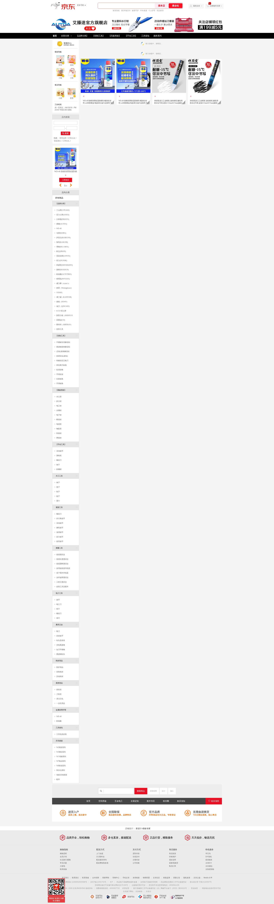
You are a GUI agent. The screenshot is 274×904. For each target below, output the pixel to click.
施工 (172, 791)
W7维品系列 (61, 761)
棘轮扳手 (59, 528)
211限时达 (100, 857)
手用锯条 (59, 383)
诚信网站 (129, 896)
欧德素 (59, 721)
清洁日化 (59, 699)
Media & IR (208, 878)
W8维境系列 (61, 766)
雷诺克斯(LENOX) (63, 256)
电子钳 (59, 415)
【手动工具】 (131, 36)
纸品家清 (160, 11)
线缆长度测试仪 (62, 559)
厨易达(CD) (60, 320)
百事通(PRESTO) (62, 219)
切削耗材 (59, 672)
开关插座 (66, 741)
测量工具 (66, 548)
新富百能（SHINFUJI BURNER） (64, 316)
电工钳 (59, 406)
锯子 (58, 496)
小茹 (71, 78)
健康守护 (135, 11)
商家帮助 (105, 878)
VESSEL (59, 293)
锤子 (58, 465)
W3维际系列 (61, 752)
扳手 (58, 600)
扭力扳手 (59, 537)
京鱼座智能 (210, 869)
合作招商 (95, 878)
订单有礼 (66, 141)
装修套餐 (153, 791)
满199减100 (125, 11)
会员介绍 (63, 857)
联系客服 (63, 869)
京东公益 (197, 878)
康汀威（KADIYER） (64, 297)
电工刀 (59, 604)
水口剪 (59, 397)
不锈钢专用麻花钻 (63, 342)
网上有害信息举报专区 (145, 896)
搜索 (67, 133)
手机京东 (126, 878)
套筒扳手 (59, 541)
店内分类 (66, 192)
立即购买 (65, 180)
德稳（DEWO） (62, 302)
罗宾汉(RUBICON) (63, 238)
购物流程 (63, 854)
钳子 (58, 609)
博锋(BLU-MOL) (62, 247)
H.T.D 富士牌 (61, 311)
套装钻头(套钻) (62, 356)
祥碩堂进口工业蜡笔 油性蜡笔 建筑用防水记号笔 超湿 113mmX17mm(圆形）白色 (169, 102)
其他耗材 (59, 676)
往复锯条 (59, 379)
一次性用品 (60, 703)
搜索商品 (141, 791)
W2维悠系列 (61, 747)
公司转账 (136, 863)
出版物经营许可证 (138, 885)
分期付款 (136, 860)
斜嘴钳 (59, 469)
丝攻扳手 (59, 636)
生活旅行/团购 (65, 860)
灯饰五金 (71, 138)
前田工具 (59, 329)
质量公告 (176, 878)
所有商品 (59, 198)
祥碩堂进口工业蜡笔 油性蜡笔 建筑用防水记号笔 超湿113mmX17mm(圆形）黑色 (204, 102)
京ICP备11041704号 (98, 882)
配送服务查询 (101, 860)
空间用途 (102, 801)
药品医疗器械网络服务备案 (127, 882)
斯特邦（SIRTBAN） (64, 325)
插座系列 (158, 36)
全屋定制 (135, 801)
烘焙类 (59, 690)
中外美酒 (143, 11)
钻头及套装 (60, 640)
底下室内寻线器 (62, 573)
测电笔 (59, 456)
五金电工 (119, 801)
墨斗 (58, 501)
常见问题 (63, 863)
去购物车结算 (215, 6)
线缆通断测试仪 (62, 564)
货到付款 (136, 854)
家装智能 (116, 11)
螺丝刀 (59, 460)
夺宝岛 (208, 854)
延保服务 (209, 860)
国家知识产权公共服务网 (177, 896)
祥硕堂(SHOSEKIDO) (64, 265)
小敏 (60, 78)
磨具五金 (66, 624)
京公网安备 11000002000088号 (74, 882)
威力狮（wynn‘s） (63, 283)
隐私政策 (186, 878)
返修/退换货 (173, 863)
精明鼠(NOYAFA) (63, 279)
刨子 (58, 492)
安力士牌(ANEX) (62, 215)
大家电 (62, 866)
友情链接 (136, 878)
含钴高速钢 (60, 645)
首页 (55, 36)
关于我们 (65, 878)
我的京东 (196, 6)
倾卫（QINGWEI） (63, 306)
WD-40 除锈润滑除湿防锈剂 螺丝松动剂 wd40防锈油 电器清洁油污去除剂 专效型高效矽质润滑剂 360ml (133, 102)
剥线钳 (59, 433)
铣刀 (58, 631)
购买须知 (181, 801)
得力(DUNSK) (61, 260)
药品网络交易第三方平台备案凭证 (174, 882)
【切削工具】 (98, 36)
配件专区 (151, 801)
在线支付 (136, 857)
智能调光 (57, 141)
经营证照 (125, 888)
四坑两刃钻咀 (61, 365)
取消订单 (172, 866)
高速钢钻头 (60, 654)
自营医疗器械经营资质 (149, 882)
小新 (60, 98)
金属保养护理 (66, 710)
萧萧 (71, 98)
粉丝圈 (166, 801)
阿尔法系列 (60, 770)
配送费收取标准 (102, 863)
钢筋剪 (59, 429)
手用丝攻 (59, 374)
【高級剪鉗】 (115, 36)
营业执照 (194, 888)
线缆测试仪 (60, 555)
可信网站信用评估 (97, 896)
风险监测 (166, 878)
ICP (111, 882)
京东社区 (156, 878)
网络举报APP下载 (161, 896)
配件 (58, 779)
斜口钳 (59, 401)
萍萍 (60, 65)
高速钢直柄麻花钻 (63, 347)
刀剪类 (59, 694)
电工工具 (66, 593)
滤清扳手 (59, 532)
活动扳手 (59, 451)
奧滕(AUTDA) (61, 224)
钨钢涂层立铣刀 (62, 361)
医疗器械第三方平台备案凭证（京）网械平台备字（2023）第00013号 (160, 888)
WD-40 (59, 228)
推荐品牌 (63, 138)
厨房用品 (66, 683)
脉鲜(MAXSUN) (62, 270)
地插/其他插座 (61, 775)
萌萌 (71, 65)
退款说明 (172, 860)
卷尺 (58, 618)
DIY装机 (209, 857)
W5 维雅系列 (61, 757)
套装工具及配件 (62, 587)
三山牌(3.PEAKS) (62, 210)
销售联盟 (146, 878)
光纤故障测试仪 (62, 577)
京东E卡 (209, 863)
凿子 (58, 487)
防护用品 (59, 667)
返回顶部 (215, 801)
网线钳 (59, 438)
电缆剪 (59, 424)
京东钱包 (138, 891)
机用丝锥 (59, 370)
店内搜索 (66, 117)
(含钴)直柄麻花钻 (62, 351)
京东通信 (209, 866)
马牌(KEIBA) (61, 233)
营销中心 (115, 878)
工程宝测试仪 (61, 582)
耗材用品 (66, 660)
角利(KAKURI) (62, 242)
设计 (163, 791)
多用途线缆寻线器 (63, 568)
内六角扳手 (60, 519)
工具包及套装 (61, 734)
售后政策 (172, 854)
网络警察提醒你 (113, 896)
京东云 (148, 891)
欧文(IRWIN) (61, 251)
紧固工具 (66, 507)
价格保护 (172, 857)
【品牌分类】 (82, 36)
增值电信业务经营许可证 (211, 888)
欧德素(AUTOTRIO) (63, 274)
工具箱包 (145, 36)
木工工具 (66, 476)
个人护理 (151, 11)
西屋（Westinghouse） (64, 288)
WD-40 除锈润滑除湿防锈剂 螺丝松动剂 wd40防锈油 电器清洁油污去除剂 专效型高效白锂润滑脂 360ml (65, 171)
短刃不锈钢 (60, 650)
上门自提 (99, 854)
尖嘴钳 (59, 410)
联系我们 (75, 878)
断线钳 (59, 420)
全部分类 (65, 36)
